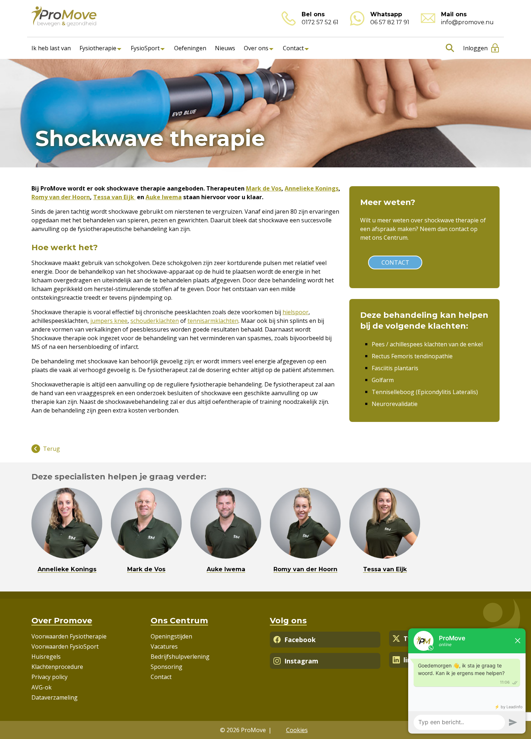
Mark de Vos (263, 188)
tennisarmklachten (212, 321)
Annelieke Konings (311, 188)
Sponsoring (166, 667)
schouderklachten (154, 321)
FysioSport (145, 48)
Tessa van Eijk (114, 197)
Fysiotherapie (97, 48)
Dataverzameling (54, 697)
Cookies (297, 730)
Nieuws (225, 48)
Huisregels (46, 657)
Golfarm (383, 380)
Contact (293, 48)
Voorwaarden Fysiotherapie (69, 636)
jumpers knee (109, 321)
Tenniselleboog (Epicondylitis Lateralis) (425, 392)
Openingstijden (171, 636)
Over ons (256, 48)
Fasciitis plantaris (395, 368)
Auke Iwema (164, 197)
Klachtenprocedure (57, 667)
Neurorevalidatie (395, 404)
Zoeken (448, 48)
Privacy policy (49, 677)
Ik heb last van (51, 48)
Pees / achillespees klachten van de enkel (427, 344)
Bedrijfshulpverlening (180, 657)
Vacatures (164, 646)
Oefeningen (190, 48)
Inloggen (475, 48)
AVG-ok (41, 687)
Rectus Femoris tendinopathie (412, 356)
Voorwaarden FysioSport (65, 646)
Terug (51, 449)
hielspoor (295, 312)
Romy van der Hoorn (60, 197)
